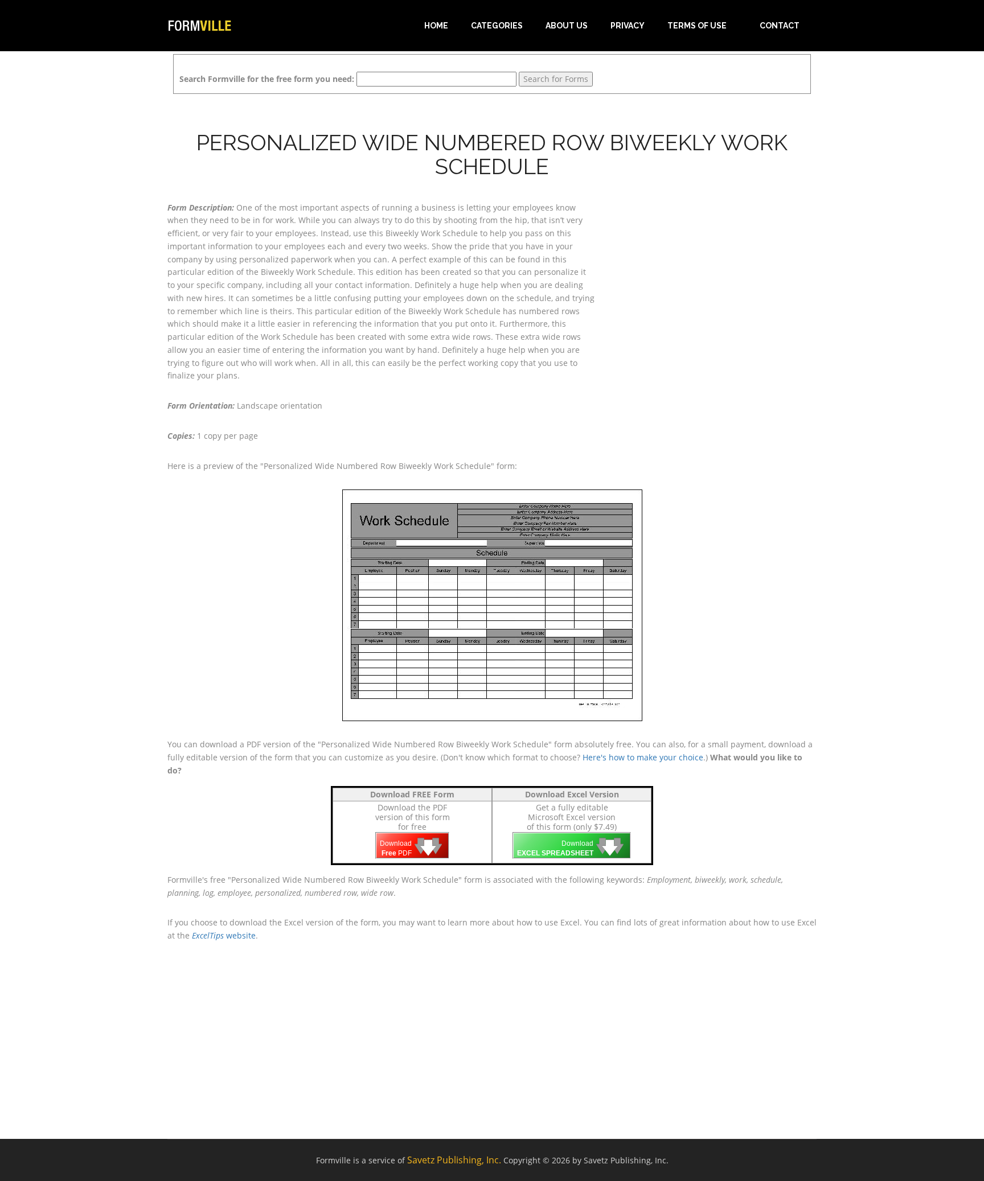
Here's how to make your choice (643, 757)
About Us (567, 25)
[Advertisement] (714, 272)
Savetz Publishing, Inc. (454, 1160)
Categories (497, 25)
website (224, 935)
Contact (780, 25)
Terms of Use (697, 25)
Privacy (627, 25)
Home (436, 25)
